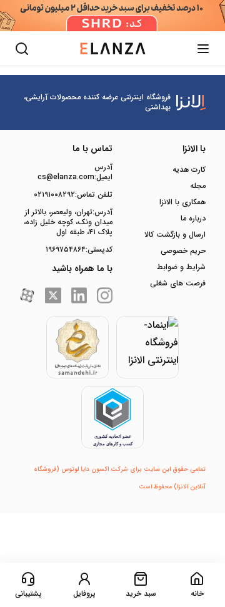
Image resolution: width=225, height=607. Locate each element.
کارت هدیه (189, 170)
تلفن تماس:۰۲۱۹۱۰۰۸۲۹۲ (73, 195)
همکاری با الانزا (182, 202)
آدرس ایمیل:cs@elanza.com (75, 172)
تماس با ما (92, 148)
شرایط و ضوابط (181, 267)
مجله (198, 186)
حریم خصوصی (183, 251)
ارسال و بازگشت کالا (175, 235)
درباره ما (193, 219)
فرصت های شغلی (178, 284)
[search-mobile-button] (21, 48)
